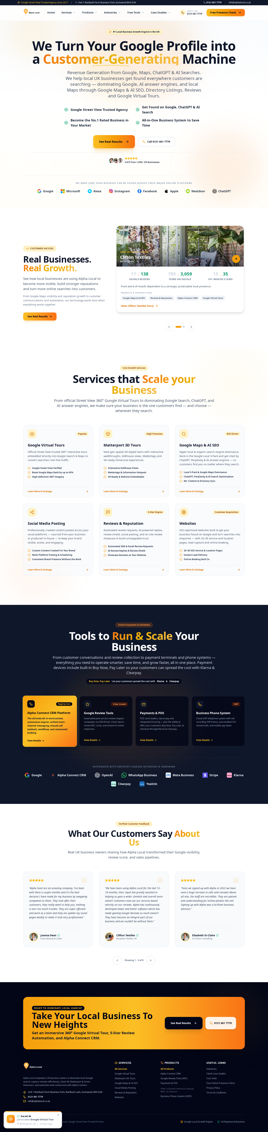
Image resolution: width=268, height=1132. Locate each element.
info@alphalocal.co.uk (240, 2)
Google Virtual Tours (125, 1073)
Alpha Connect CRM (171, 1073)
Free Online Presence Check (220, 1083)
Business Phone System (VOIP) (176, 1096)
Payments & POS (169, 1083)
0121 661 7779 (214, 2)
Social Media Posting (125, 1087)
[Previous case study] (169, 326)
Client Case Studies (216, 1073)
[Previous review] (117, 960)
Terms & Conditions (216, 1092)
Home (51, 12)
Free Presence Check (223, 12)
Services (66, 12)
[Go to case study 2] (182, 327)
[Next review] (150, 960)
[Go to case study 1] (176, 327)
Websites (119, 1097)
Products (88, 12)
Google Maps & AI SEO (126, 1083)
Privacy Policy (213, 1087)
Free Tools (133, 12)
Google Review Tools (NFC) (174, 1078)
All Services (121, 1068)
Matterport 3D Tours (125, 1078)
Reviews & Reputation (126, 1092)
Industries (110, 12)
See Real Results (111, 142)
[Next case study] (191, 326)
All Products (167, 1068)
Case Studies (159, 12)
